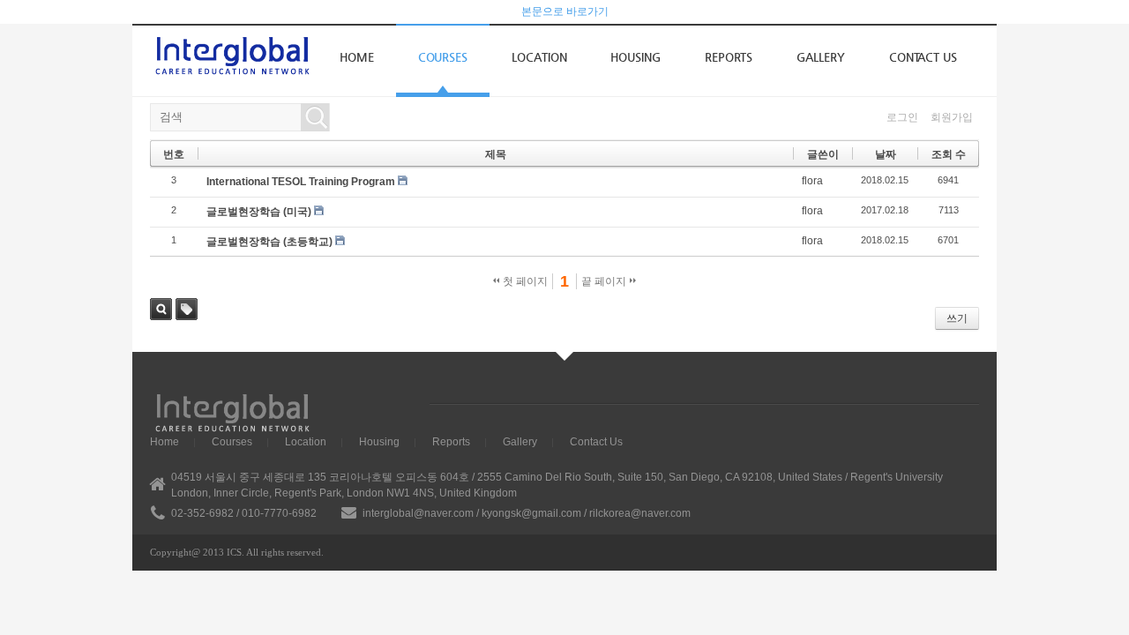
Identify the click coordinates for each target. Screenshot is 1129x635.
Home (357, 57)
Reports (728, 57)
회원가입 (952, 117)
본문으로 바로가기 (565, 11)
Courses (442, 57)
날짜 (885, 154)
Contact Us (923, 57)
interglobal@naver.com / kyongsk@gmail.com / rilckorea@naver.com (527, 513)
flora (812, 181)
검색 (161, 309)
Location (539, 57)
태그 (187, 309)
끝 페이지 (605, 281)
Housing (635, 57)
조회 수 (948, 154)
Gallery (820, 57)
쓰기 (957, 318)
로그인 (902, 117)
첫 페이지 (524, 281)
